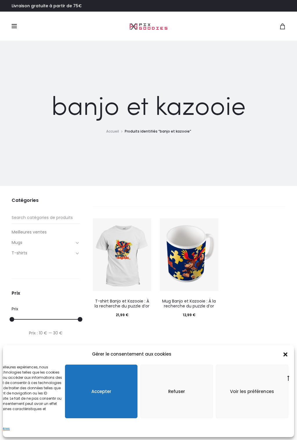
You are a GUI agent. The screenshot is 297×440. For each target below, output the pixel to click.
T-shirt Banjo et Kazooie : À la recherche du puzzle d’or (122, 303)
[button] (285, 354)
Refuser (176, 391)
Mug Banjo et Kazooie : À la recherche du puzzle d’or (189, 303)
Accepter (101, 391)
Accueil (112, 131)
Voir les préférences (252, 391)
